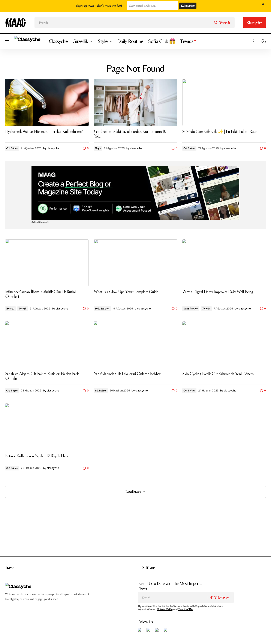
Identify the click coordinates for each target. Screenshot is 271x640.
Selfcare (148, 567)
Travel (9, 567)
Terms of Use (185, 609)
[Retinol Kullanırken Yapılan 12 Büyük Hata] (47, 426)
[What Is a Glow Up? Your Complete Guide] (135, 262)
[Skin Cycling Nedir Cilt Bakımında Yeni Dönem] (224, 344)
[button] (7, 41)
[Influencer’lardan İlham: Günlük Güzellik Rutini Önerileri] (47, 262)
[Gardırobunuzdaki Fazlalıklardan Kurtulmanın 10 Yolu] (135, 102)
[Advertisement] (135, 193)
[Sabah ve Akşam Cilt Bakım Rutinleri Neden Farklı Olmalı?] (47, 344)
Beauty (10, 308)
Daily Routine (102, 308)
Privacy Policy (165, 609)
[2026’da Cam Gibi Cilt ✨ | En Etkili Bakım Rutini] (224, 102)
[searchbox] (123, 22)
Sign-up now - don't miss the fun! (99, 6)
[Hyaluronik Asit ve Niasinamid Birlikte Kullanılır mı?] (47, 102)
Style (98, 148)
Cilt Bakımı (12, 148)
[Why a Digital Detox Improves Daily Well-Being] (224, 262)
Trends (23, 308)
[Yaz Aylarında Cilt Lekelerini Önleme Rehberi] (135, 344)
